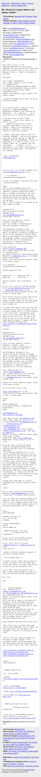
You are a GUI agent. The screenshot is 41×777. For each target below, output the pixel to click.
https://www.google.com (14, 290)
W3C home (6, 3)
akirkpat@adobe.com (24, 41)
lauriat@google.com (21, 44)
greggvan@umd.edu (11, 35)
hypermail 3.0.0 (29, 770)
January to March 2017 (19, 5)
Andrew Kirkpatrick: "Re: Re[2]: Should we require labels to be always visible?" (19, 738)
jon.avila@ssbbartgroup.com (14, 37)
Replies (32, 23)
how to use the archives (15, 766)
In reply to (14, 23)
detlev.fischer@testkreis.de (13, 52)
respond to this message (21, 757)
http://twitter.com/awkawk (13, 414)
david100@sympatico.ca (21, 46)
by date (31, 761)
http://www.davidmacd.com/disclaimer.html (19, 718)
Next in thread (24, 23)
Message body (20, 16)
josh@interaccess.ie (16, 48)
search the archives (32, 766)
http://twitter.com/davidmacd (15, 687)
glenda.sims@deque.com (25, 39)
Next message (23, 21)
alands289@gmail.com (16, 28)
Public (23, 3)
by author (20, 764)
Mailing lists (15, 3)
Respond (29, 16)
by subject (12, 764)
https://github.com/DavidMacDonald (23, 691)
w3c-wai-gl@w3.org (16, 55)
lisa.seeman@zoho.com (12, 50)
